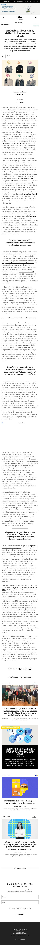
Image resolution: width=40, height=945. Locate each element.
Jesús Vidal (29, 136)
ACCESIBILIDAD (20, 931)
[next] (37, 1)
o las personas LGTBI (26, 272)
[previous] (11, 1)
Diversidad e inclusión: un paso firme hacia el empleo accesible (20, 802)
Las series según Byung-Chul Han (20, 1)
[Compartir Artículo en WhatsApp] (25, 669)
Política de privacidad (24, 908)
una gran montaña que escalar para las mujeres (18, 263)
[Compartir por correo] (30, 669)
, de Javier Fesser (11, 143)
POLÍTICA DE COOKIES (20, 933)
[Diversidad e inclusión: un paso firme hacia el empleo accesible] (20, 787)
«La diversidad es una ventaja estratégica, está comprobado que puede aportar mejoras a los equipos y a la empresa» (20, 845)
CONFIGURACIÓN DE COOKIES (20, 935)
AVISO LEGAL (20, 932)
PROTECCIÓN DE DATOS (20, 929)
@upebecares (20, 94)
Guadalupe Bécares (20, 92)
